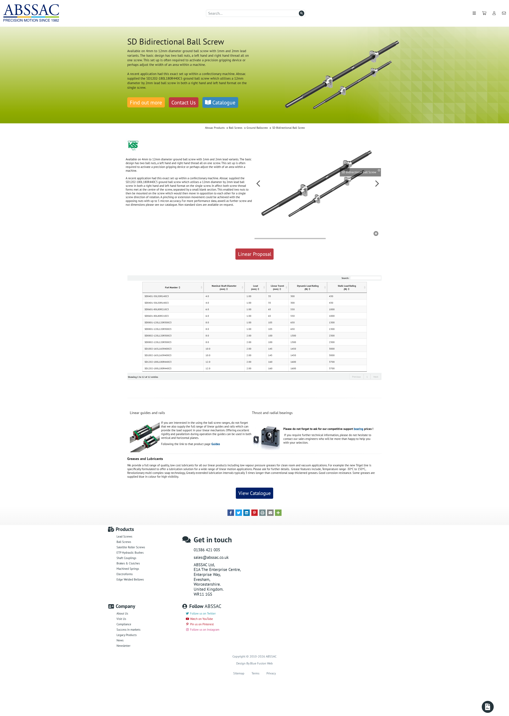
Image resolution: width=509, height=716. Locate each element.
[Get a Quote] (488, 707)
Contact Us (183, 102)
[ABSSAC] (34, 13)
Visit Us (121, 619)
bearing (358, 429)
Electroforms (125, 574)
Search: (345, 278)
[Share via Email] (270, 512)
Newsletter (123, 646)
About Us (122, 613)
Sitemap (238, 673)
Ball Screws (124, 542)
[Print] (262, 512)
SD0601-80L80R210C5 (157, 315)
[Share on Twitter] (238, 512)
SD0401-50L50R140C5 (157, 302)
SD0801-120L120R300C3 (158, 322)
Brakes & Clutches (128, 563)
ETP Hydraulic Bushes (130, 552)
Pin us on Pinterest (202, 624)
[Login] (494, 13)
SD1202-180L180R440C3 (158, 361)
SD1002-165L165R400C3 (158, 348)
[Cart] (484, 13)
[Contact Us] (504, 13)
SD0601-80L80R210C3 (157, 309)
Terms (255, 673)
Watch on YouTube (201, 619)
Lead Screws (124, 536)
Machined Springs (128, 569)
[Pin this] (254, 512)
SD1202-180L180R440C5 (158, 368)
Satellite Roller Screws (131, 547)
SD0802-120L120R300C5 (158, 342)
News (120, 640)
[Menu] (474, 13)
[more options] (278, 512)
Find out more (146, 102)
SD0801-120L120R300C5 (158, 328)
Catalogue (223, 102)
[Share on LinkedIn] (246, 512)
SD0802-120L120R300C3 (158, 335)
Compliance (124, 624)
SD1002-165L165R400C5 (158, 355)
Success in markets (128, 629)
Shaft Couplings (126, 558)
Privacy (271, 673)
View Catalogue (254, 493)
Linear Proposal (254, 254)
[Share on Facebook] (230, 512)
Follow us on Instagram (204, 629)
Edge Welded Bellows (130, 579)
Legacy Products (127, 635)
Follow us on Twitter (203, 613)
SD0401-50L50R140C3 (157, 296)
